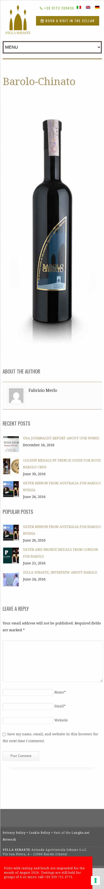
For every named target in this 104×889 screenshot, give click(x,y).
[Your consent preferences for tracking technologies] (95, 880)
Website (61, 720)
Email (60, 706)
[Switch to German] (97, 7)
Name (60, 692)
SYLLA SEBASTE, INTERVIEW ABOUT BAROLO (60, 572)
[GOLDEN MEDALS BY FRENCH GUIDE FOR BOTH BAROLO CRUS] (11, 466)
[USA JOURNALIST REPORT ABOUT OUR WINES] (11, 444)
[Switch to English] (88, 7)
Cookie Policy (39, 833)
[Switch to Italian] (78, 7)
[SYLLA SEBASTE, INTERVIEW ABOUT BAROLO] (11, 578)
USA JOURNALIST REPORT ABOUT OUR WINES (61, 438)
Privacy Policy (14, 833)
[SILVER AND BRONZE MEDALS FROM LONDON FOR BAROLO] (11, 555)
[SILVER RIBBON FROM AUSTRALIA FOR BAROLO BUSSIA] (11, 489)
